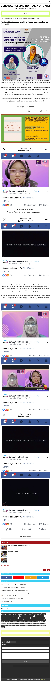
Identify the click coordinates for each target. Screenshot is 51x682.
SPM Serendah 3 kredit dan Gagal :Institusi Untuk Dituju (13, 587)
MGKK (24, 619)
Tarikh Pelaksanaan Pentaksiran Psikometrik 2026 (12, 598)
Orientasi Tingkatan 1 (13, 551)
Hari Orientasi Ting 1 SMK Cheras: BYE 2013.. (19, 545)
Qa (36, 623)
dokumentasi (3, 616)
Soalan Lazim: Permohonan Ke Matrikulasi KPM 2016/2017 (14, 584)
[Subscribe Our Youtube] (19, 577)
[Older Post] (48, 570)
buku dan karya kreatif (22, 614)
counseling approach (37, 614)
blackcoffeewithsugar (12, 614)
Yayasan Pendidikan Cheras (40, 625)
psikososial (32, 623)
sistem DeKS (3, 625)
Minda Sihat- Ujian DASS (7, 601)
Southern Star (10, 625)
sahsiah (39, 623)
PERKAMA (38, 621)
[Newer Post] (44, 570)
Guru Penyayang (15, 617)
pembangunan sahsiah (41, 619)
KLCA (15, 619)
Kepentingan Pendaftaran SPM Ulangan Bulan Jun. (12, 595)
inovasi (20, 617)
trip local (26, 625)
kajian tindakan (34, 617)
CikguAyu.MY (42, 679)
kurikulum (19, 619)
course (43, 614)
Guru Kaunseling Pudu (39, 616)
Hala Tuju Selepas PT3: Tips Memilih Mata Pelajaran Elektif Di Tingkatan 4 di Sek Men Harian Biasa (22, 593)
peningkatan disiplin (30, 621)
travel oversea (20, 625)
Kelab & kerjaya (41, 617)
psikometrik (26, 623)
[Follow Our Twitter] (43, 577)
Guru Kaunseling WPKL (5, 617)
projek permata (19, 623)
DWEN (9, 616)
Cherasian (29, 614)
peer (34, 619)
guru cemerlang (23, 616)
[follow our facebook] (6, 577)
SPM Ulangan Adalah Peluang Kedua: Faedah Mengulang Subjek (15, 590)
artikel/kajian (3, 614)
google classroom (15, 616)
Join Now (25, 13)
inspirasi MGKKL (27, 617)
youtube (2, 627)
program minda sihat (11, 623)
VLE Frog (31, 625)
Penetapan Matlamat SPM (14, 558)
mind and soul (29, 619)
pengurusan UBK (22, 621)
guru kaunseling (31, 616)
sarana (44, 623)
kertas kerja (10, 619)
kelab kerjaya (3, 619)
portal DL (43, 621)
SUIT (15, 625)
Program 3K (3, 623)
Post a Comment (5, 565)
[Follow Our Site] (31, 577)
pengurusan (15, 621)
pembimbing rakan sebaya (6, 621)
